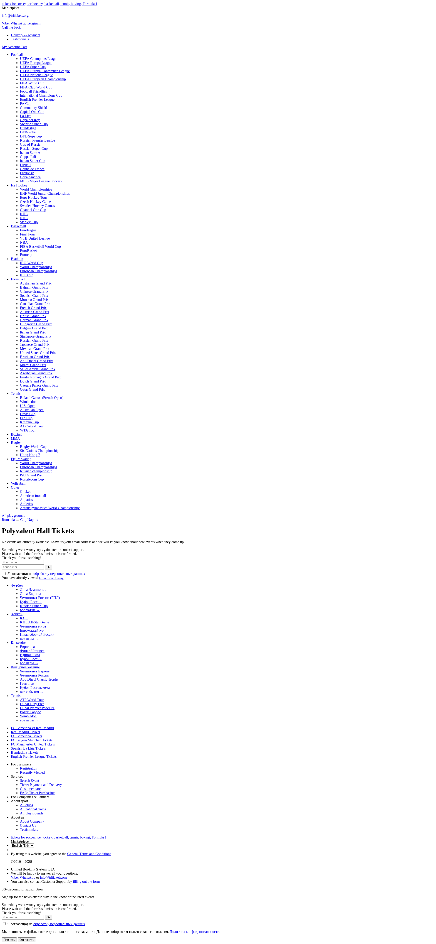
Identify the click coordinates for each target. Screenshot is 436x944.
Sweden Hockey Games (37, 206)
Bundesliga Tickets (24, 752)
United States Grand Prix (38, 353)
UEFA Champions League (39, 59)
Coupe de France (32, 169)
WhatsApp (18, 23)
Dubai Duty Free (32, 704)
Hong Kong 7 (30, 455)
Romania (8, 520)
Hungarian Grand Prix (36, 324)
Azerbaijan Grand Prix (36, 373)
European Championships (38, 271)
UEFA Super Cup (33, 67)
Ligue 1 (25, 165)
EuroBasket (28, 251)
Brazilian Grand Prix (35, 357)
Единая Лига (30, 655)
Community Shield (33, 108)
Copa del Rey (30, 120)
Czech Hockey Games (36, 202)
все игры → (29, 638)
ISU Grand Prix (31, 475)
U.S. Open (27, 406)
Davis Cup (27, 414)
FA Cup (25, 103)
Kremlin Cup (29, 422)
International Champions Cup (41, 95)
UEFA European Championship (43, 79)
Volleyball (18, 483)
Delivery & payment (25, 35)
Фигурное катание (25, 667)
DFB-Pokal (28, 132)
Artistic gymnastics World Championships (50, 508)
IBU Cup (26, 275)
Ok (48, 567)
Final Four (27, 234)
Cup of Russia (30, 144)
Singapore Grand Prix (35, 336)
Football (17, 54)
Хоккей (16, 614)
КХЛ (24, 618)
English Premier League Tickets (34, 756)
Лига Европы (30, 594)
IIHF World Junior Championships (45, 193)
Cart (24, 47)
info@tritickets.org (15, 15)
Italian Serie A (30, 152)
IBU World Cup (31, 263)
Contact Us (28, 825)
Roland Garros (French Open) (41, 398)
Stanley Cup (29, 222)
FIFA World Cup (32, 83)
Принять (9, 940)
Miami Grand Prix (33, 365)
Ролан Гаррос (30, 712)
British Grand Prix (33, 316)
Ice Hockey (19, 185)
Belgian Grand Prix (34, 328)
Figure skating (21, 459)
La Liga (25, 116)
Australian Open (32, 410)
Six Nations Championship (39, 451)
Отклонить (27, 940)
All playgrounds (13, 515)
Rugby (16, 442)
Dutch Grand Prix (33, 381)
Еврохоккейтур (32, 630)
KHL (24, 214)
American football (33, 496)
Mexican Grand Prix (34, 349)
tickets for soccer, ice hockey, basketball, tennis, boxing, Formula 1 (49, 4)
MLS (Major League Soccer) (41, 181)
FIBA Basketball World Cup (40, 246)
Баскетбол (19, 643)
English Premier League (37, 99)
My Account (11, 47)
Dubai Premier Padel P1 (37, 708)
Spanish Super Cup (34, 124)
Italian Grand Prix (33, 332)
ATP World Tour (32, 426)
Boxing (16, 434)
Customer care (30, 789)
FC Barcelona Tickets (26, 736)
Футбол (17, 585)
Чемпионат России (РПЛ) (40, 598)
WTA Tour (28, 430)
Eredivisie (27, 173)
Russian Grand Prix (34, 340)
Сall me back (11, 27)
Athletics (26, 504)
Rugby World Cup (33, 447)
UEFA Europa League (36, 63)
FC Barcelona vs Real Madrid (32, 728)
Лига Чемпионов (33, 589)
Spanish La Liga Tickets (28, 748)
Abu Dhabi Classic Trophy (39, 679)
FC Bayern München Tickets (31, 740)
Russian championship (36, 471)
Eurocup (26, 255)
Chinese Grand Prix (34, 291)
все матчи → (30, 610)
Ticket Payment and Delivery (41, 785)
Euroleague (28, 230)
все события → (31, 692)
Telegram (33, 23)
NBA (24, 242)
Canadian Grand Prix (35, 304)
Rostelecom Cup (32, 479)
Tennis (15, 393)
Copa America (30, 177)
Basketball (18, 226)
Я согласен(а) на (45, 574)
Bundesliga (28, 128)
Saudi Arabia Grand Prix (37, 369)
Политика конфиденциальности (194, 932)
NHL (24, 218)
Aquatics (26, 500)
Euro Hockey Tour (33, 197)
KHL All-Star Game (34, 622)
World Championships (36, 189)
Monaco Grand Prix (34, 300)
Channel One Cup (33, 210)
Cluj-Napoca (29, 520)
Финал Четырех (32, 651)
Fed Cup (26, 418)
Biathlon (17, 259)
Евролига (27, 647)
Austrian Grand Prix (34, 312)
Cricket (25, 491)
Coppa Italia (28, 157)
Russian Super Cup (34, 148)
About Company (32, 821)
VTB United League (35, 238)
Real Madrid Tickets (25, 732)
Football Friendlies (33, 91)
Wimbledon (28, 402)
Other (15, 487)
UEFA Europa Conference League (45, 71)
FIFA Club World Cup (36, 87)
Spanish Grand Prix (34, 295)
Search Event (29, 780)
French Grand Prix (33, 308)
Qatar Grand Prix (32, 389)
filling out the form (86, 881)
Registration (28, 768)
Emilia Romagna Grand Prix (40, 377)
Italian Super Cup (32, 161)
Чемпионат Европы (35, 671)
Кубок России (31, 602)
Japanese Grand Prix (35, 344)
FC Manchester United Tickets (33, 744)
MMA (15, 438)
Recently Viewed (32, 772)
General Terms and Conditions (89, 854)
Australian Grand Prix (36, 283)
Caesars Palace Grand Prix (39, 385)
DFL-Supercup (31, 136)
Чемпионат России (34, 675)
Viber (6, 23)
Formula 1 (18, 279)
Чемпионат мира (33, 626)
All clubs (26, 805)
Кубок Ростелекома (35, 687)
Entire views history (51, 578)
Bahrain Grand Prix (34, 287)
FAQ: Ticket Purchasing (37, 793)
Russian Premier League (37, 140)
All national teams (33, 809)
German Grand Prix (34, 320)
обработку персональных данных (59, 574)
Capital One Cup (32, 112)
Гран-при (27, 683)
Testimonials (20, 39)
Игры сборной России (37, 634)
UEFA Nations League (36, 75)
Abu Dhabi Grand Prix (36, 361)
